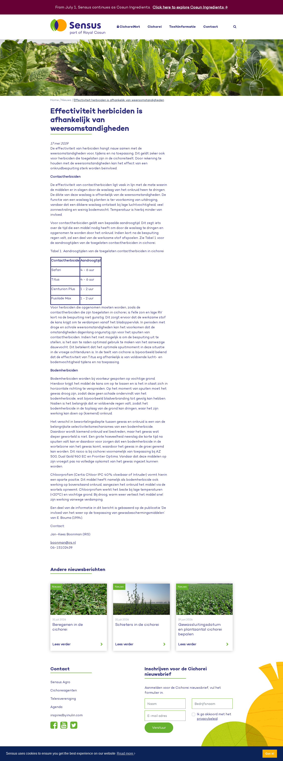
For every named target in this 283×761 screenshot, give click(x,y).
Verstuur (159, 728)
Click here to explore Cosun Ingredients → (190, 7)
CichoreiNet (129, 26)
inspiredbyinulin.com (66, 715)
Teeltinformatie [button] (182, 26)
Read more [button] (125, 753)
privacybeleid (207, 719)
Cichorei (155, 26)
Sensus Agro (60, 682)
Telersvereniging (63, 699)
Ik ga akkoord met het (214, 716)
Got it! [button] (269, 753)
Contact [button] (210, 26)
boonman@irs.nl (63, 542)
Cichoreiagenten (63, 690)
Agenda (56, 707)
